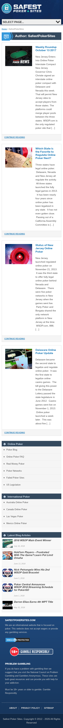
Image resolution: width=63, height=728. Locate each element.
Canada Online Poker (16, 509)
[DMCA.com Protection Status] (17, 641)
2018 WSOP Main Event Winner (32, 540)
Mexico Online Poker (16, 523)
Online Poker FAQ (15, 456)
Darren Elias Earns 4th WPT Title (33, 602)
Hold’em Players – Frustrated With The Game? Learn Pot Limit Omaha (33, 555)
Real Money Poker (15, 464)
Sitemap (49, 708)
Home (4, 29)
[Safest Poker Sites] (21, 12)
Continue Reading (14, 137)
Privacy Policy (30, 708)
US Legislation (13, 484)
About (13, 708)
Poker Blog (11, 449)
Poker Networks (14, 471)
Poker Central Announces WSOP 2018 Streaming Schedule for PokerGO (33, 587)
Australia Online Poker (17, 502)
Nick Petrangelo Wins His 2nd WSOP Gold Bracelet (31, 571)
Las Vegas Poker (14, 516)
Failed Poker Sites (15, 477)
